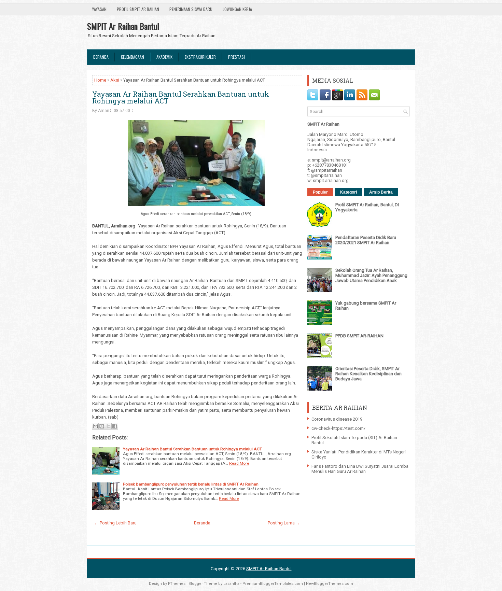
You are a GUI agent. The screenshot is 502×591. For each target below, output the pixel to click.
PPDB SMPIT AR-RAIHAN (359, 335)
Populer (320, 192)
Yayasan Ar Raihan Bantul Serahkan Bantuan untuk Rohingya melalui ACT (180, 97)
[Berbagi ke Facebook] (114, 426)
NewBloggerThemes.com (329, 583)
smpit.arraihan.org (331, 180)
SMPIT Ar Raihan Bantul (123, 26)
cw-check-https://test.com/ (338, 428)
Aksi (114, 80)
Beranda (101, 57)
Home (100, 80)
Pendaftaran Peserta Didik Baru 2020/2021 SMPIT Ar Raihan (365, 240)
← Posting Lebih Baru (115, 522)
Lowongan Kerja (237, 9)
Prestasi (236, 57)
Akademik (164, 57)
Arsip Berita (381, 192)
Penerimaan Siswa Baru (190, 9)
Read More (239, 463)
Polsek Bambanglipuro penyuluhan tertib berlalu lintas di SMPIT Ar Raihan (191, 484)
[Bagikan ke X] (108, 426)
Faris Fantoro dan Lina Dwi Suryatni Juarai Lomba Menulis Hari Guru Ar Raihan (359, 469)
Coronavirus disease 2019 (336, 419)
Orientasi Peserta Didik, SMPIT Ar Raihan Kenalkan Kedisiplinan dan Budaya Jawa (368, 373)
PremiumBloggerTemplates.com (272, 583)
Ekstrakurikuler (200, 57)
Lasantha (231, 583)
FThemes (176, 583)
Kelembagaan (132, 57)
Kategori (348, 192)
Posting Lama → (284, 522)
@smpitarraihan (326, 170)
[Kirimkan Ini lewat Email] (95, 426)
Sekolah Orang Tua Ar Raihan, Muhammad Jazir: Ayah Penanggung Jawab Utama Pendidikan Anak (371, 275)
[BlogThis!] (101, 426)
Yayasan (99, 9)
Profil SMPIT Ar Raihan (138, 9)
